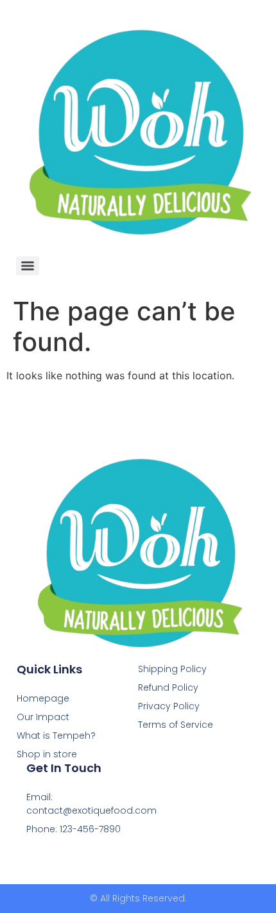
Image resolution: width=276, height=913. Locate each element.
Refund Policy (168, 687)
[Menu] (27, 266)
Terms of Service (175, 724)
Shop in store (47, 754)
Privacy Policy (169, 706)
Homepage (43, 698)
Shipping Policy (172, 668)
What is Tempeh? (56, 735)
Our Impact (43, 717)
